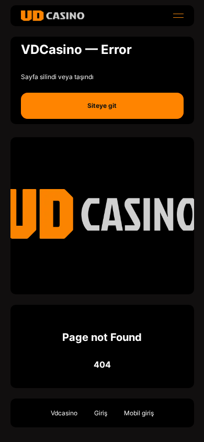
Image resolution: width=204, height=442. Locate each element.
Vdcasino (64, 413)
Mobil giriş (139, 413)
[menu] (178, 15)
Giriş (100, 413)
